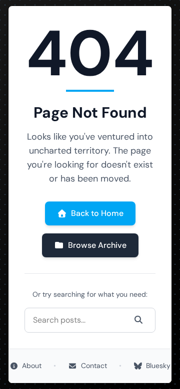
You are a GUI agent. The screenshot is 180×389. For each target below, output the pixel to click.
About (32, 365)
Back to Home (97, 213)
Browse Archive (97, 245)
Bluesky (158, 365)
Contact (94, 365)
